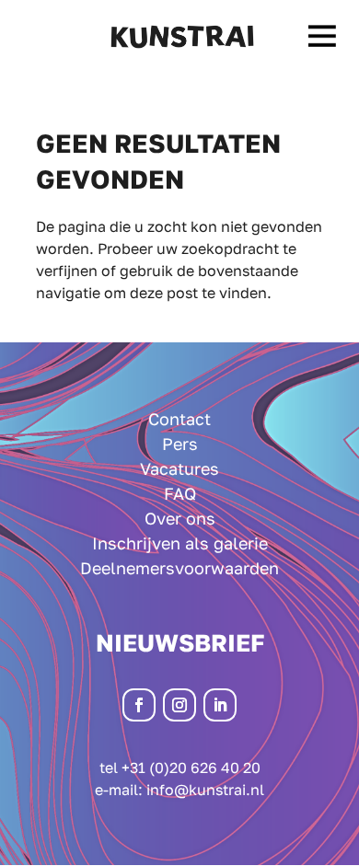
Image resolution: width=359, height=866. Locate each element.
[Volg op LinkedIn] (220, 705)
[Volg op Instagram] (179, 705)
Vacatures (179, 468)
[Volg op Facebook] (139, 705)
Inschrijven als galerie (180, 543)
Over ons (180, 518)
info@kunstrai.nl (205, 789)
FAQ (180, 493)
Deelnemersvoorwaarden (179, 568)
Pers (180, 443)
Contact (179, 419)
